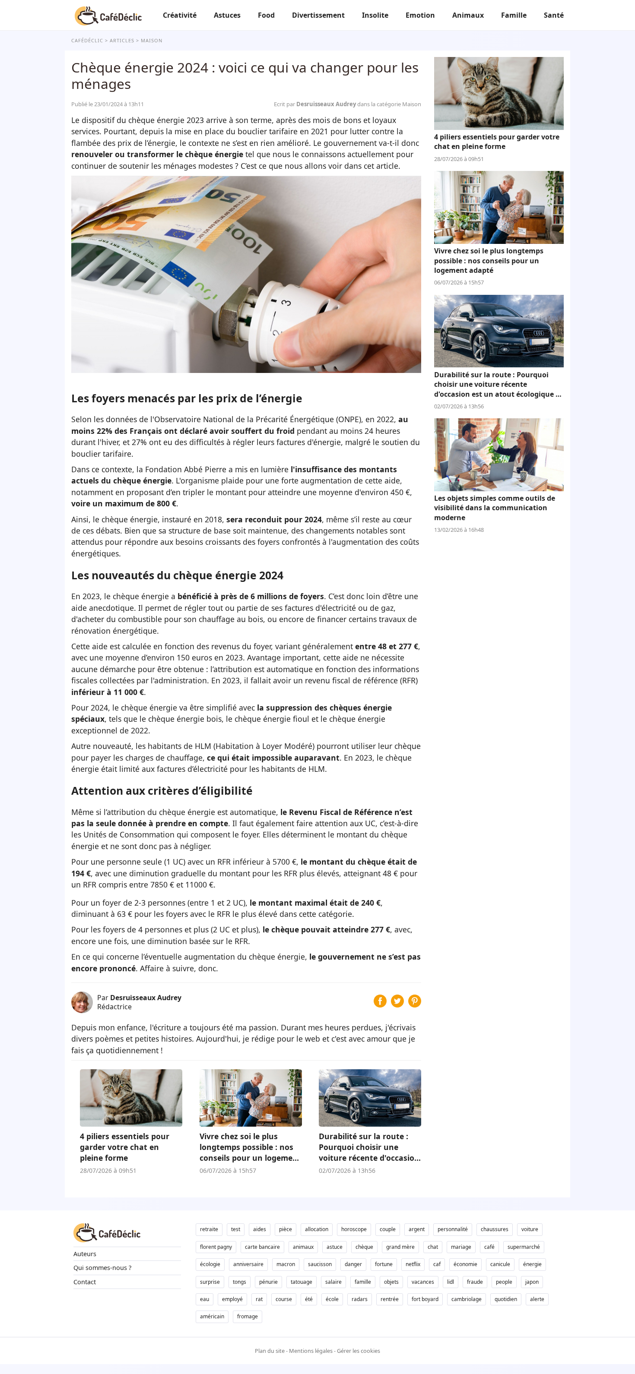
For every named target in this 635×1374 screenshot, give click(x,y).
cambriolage (466, 1299)
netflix (413, 1264)
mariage (461, 1247)
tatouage (301, 1282)
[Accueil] (108, 15)
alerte (537, 1299)
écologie (210, 1264)
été (309, 1299)
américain (212, 1316)
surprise (210, 1282)
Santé (554, 15)
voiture (529, 1229)
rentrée (390, 1299)
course (284, 1299)
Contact (84, 1282)
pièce (285, 1229)
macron (285, 1264)
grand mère (400, 1247)
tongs (239, 1282)
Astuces (227, 15)
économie (465, 1264)
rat (259, 1299)
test (235, 1229)
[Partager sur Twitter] (397, 1004)
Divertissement (318, 15)
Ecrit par (315, 104)
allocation (316, 1229)
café (489, 1247)
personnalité (453, 1229)
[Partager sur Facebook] (380, 1004)
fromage (247, 1316)
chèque (364, 1247)
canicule (500, 1264)
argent (417, 1229)
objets (391, 1282)
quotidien (506, 1299)
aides (259, 1229)
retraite (209, 1229)
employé (232, 1299)
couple (388, 1229)
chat (433, 1247)
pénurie (268, 1282)
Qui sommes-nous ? (102, 1267)
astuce (335, 1247)
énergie (532, 1264)
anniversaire (248, 1264)
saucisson (320, 1264)
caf (437, 1264)
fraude (475, 1282)
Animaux (468, 15)
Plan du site (270, 1351)
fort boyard (425, 1299)
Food (266, 15)
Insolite (375, 15)
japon (532, 1282)
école (332, 1299)
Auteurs (84, 1254)
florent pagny (216, 1247)
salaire (333, 1282)
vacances (423, 1282)
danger (353, 1264)
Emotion (420, 15)
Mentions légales (311, 1351)
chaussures (494, 1229)
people (504, 1282)
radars (360, 1299)
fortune (384, 1264)
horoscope (354, 1229)
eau (204, 1299)
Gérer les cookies (358, 1351)
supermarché (524, 1247)
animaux (303, 1247)
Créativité (180, 15)
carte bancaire (262, 1247)
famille (363, 1282)
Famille (514, 15)
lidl (450, 1282)
